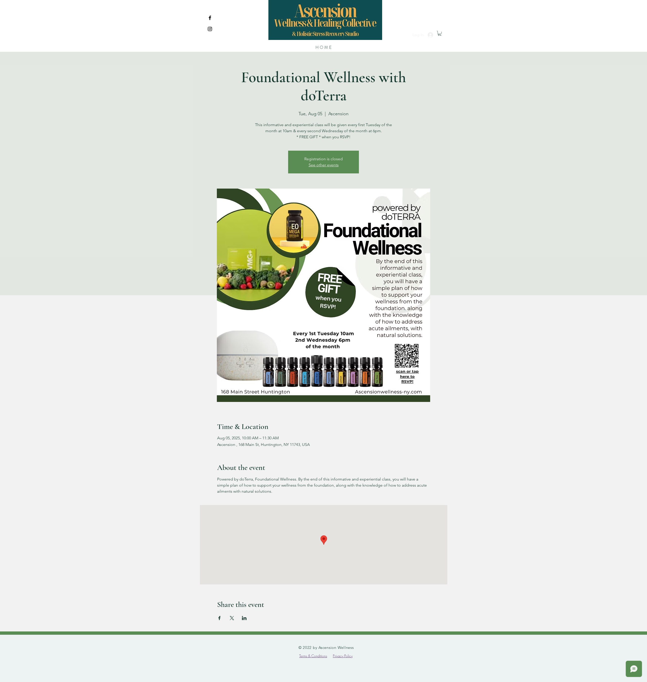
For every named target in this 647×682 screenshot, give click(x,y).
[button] (440, 33)
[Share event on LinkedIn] (244, 618)
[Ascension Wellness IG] (210, 29)
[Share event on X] (231, 618)
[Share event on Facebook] (219, 618)
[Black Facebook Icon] (210, 18)
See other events (324, 165)
